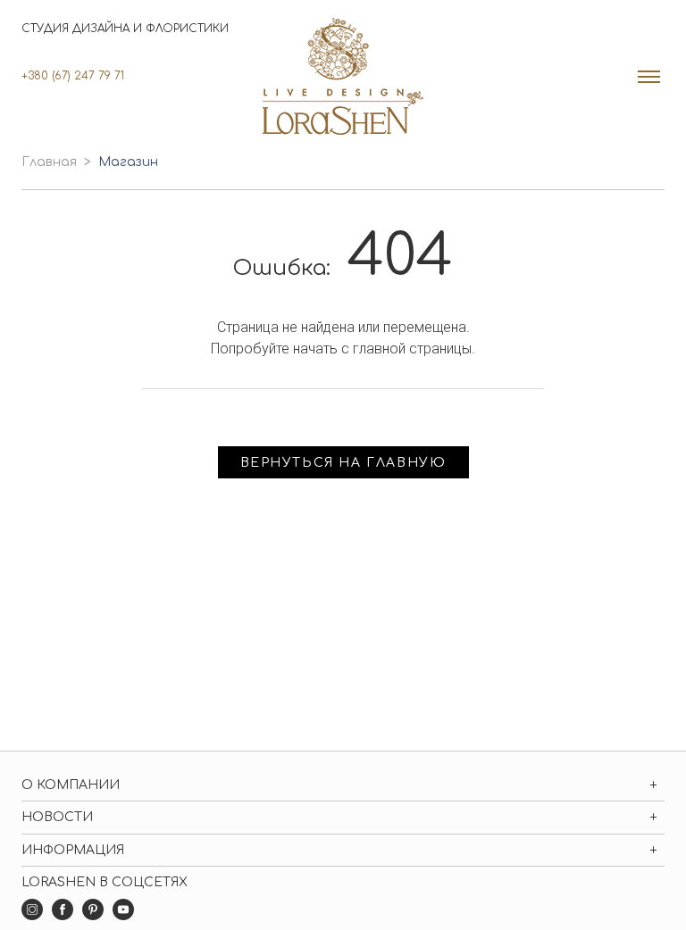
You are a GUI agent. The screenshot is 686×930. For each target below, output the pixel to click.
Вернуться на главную (343, 462)
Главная (49, 162)
